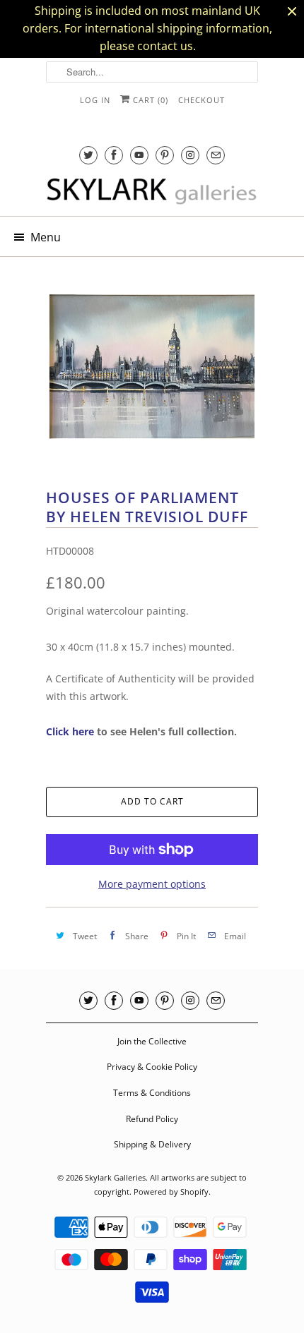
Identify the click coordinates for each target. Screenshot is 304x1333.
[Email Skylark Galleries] (215, 155)
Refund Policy (152, 1119)
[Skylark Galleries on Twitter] (88, 155)
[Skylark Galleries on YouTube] (139, 155)
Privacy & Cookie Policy (152, 1067)
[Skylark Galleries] (152, 192)
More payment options (152, 884)
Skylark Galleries (115, 1177)
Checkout (201, 100)
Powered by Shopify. (172, 1191)
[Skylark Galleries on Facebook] (114, 155)
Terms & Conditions (152, 1093)
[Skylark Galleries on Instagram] (190, 155)
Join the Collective (152, 1041)
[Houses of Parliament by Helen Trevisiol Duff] (152, 366)
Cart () (149, 100)
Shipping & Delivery (152, 1144)
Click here (70, 731)
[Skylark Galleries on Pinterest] (165, 155)
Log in (95, 100)
